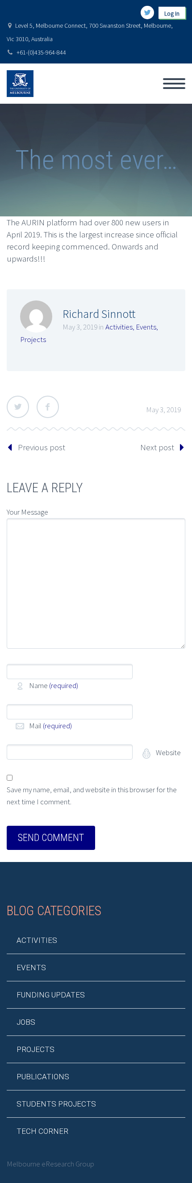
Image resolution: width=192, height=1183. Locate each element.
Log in (171, 13)
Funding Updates (51, 994)
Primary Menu (174, 83)
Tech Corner (42, 1131)
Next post (157, 447)
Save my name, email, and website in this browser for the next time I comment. (92, 796)
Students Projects (56, 1103)
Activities (119, 327)
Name (53, 685)
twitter (147, 12)
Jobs (26, 1022)
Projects (33, 339)
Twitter (18, 407)
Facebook (48, 407)
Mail (50, 726)
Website (167, 752)
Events (146, 327)
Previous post (41, 447)
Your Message (27, 512)
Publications (43, 1076)
